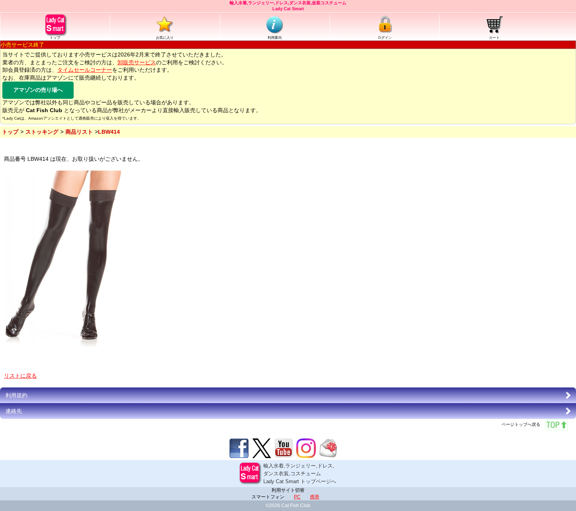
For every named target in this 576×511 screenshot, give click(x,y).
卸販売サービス (137, 62)
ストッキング (41, 132)
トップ (55, 38)
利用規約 (16, 395)
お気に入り (165, 38)
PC (297, 497)
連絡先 (13, 411)
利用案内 (275, 38)
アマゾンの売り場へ (38, 90)
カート (494, 38)
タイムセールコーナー (84, 70)
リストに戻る (20, 376)
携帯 (314, 497)
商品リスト (79, 132)
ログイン (385, 38)
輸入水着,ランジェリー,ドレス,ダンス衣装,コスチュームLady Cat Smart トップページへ (299, 473)
